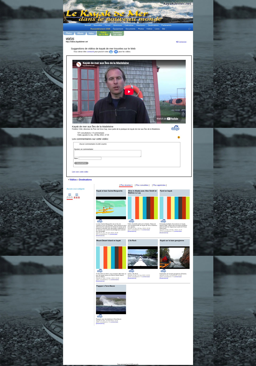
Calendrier (129, 25)
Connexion (182, 42)
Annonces (117, 25)
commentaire (113, 234)
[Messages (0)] (189, 29)
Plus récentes (126, 185)
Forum (108, 25)
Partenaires (166, 25)
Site (163, 29)
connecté (90, 52)
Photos (141, 29)
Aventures (140, 25)
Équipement (118, 29)
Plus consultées (142, 185)
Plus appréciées (159, 185)
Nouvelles (98, 25)
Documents (130, 29)
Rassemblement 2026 (100, 29)
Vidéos (149, 29)
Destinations (153, 25)
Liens (157, 29)
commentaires (114, 279)
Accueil (88, 25)
